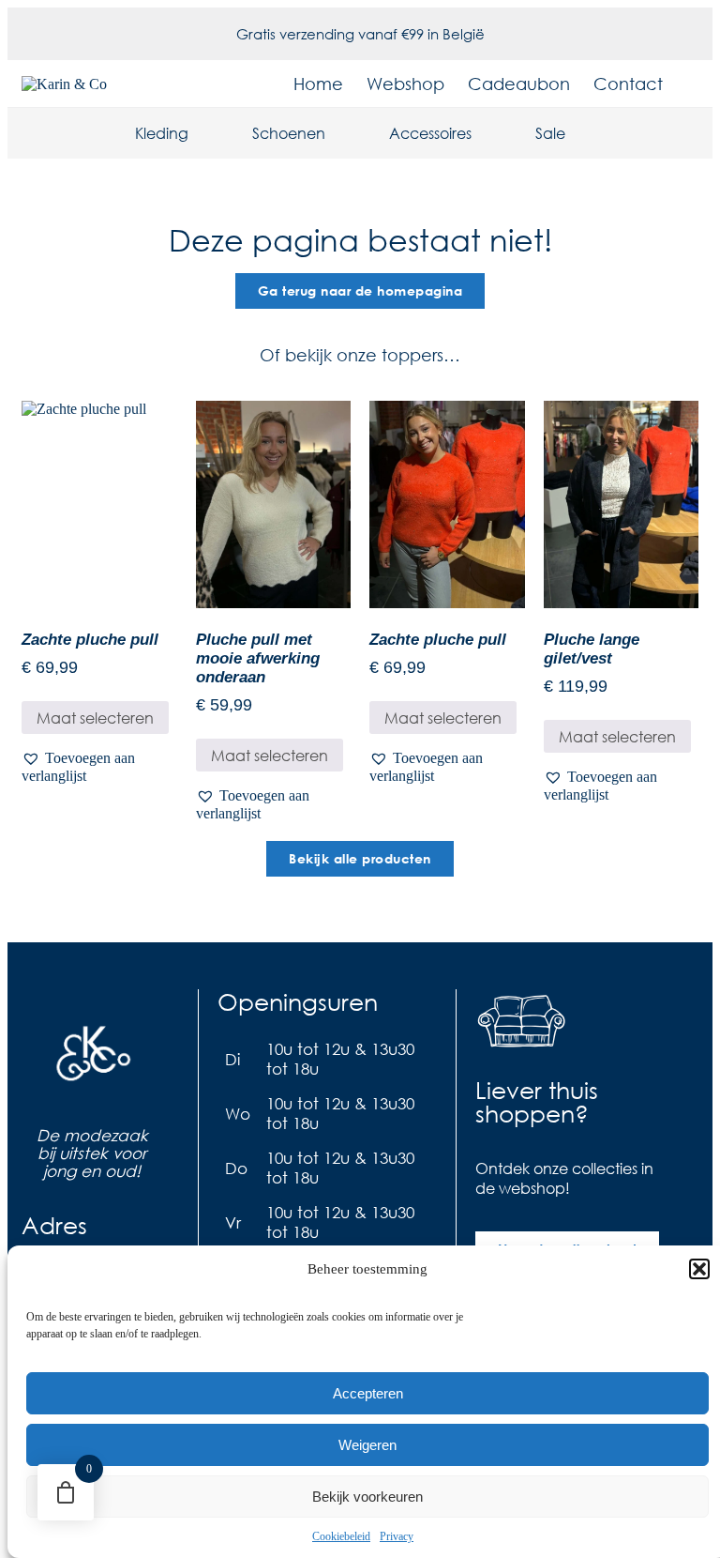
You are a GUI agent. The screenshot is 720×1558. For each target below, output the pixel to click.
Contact (628, 83)
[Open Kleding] (200, 133)
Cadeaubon (519, 83)
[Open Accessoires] (483, 133)
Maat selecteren (95, 717)
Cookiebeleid (341, 1536)
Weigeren (367, 1445)
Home (318, 83)
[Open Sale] (577, 133)
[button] (699, 1269)
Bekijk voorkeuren (367, 1497)
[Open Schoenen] (337, 133)
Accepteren (368, 1393)
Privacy (396, 1536)
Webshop (405, 83)
